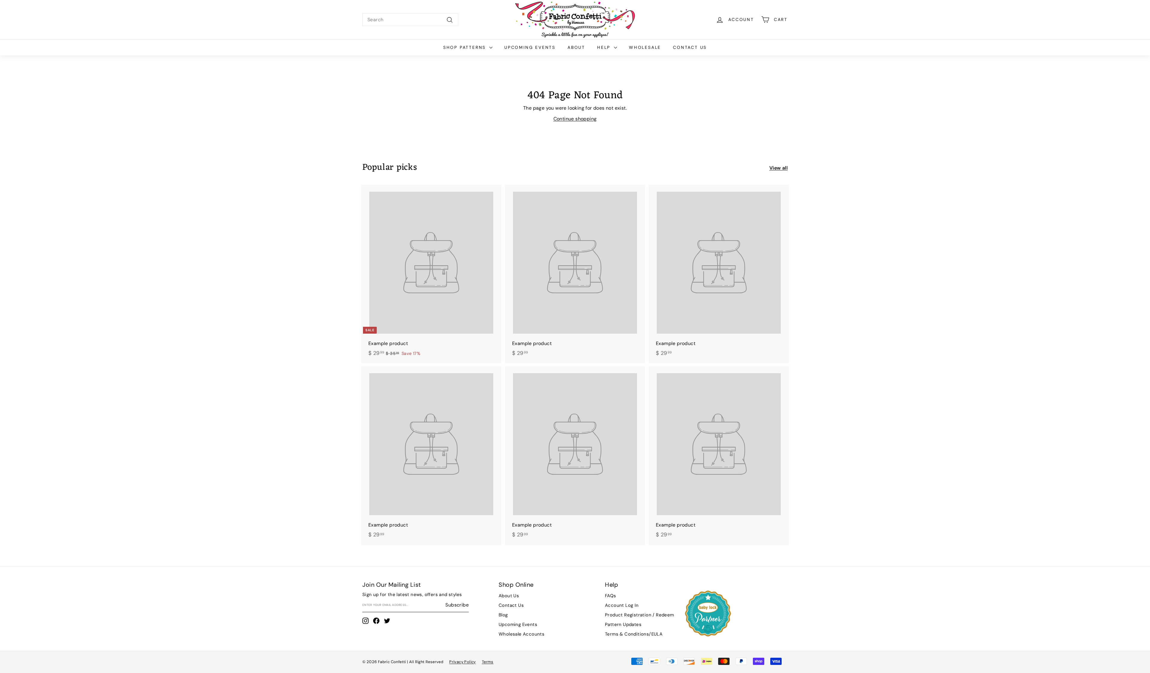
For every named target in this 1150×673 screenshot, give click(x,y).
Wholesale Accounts (521, 634)
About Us (509, 596)
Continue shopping (575, 119)
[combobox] (410, 19)
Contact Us (690, 47)
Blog (503, 615)
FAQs (610, 596)
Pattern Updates (623, 624)
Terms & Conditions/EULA (633, 634)
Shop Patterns (465, 47)
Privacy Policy (462, 661)
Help (604, 47)
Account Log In (622, 605)
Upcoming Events (530, 47)
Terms (488, 661)
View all (778, 168)
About (576, 47)
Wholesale (645, 47)
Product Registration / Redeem (639, 615)
